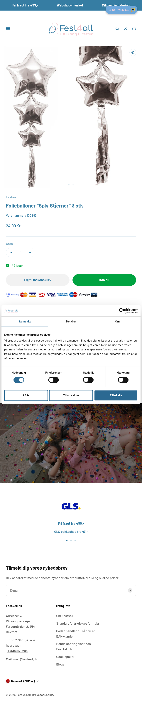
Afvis (26, 395)
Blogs (60, 664)
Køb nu (104, 280)
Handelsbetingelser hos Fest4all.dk (73, 646)
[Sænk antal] (11, 252)
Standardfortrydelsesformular (78, 623)
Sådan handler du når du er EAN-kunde (75, 633)
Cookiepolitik (65, 657)
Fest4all (11, 197)
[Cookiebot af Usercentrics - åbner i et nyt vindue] (121, 311)
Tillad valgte (71, 395)
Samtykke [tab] (24, 321)
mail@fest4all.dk (25, 659)
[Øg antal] (29, 252)
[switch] (53, 380)
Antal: (10, 244)
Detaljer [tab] (71, 321)
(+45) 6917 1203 (17, 651)
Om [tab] (117, 321)
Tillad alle (116, 395)
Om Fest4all (64, 616)
